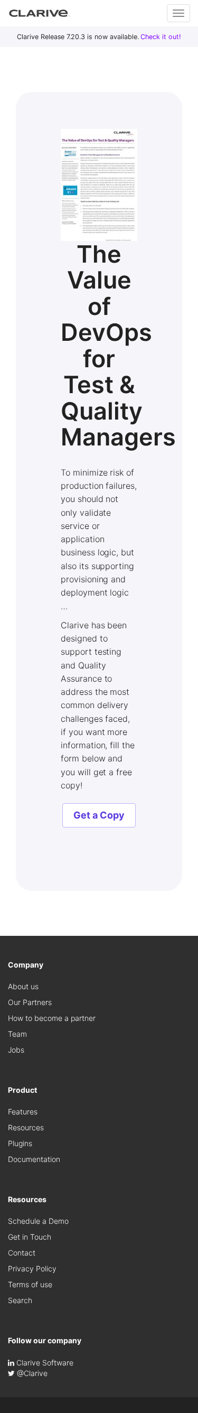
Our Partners (30, 1002)
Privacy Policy (32, 1268)
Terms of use (30, 1284)
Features (22, 1111)
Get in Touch (29, 1236)
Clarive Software (43, 1362)
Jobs (16, 1049)
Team (17, 1033)
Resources (26, 1127)
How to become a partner (52, 1018)
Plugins (20, 1143)
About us (23, 986)
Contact (21, 1252)
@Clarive (31, 1373)
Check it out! (160, 37)
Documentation (34, 1159)
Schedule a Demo (38, 1220)
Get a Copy (99, 815)
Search (20, 1300)
